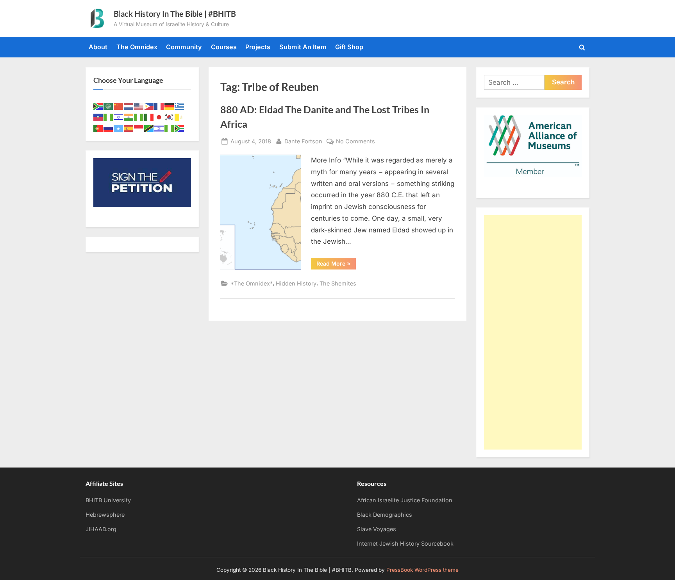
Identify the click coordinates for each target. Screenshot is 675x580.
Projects (257, 47)
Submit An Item (303, 47)
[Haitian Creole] (98, 117)
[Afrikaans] (98, 105)
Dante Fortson (303, 141)
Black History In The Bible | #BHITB (175, 13)
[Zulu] (180, 128)
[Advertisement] (533, 332)
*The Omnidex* (251, 283)
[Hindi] (129, 117)
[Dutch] (129, 105)
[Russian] (109, 128)
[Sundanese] (139, 128)
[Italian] (149, 117)
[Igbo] (139, 117)
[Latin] (180, 117)
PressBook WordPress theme (422, 570)
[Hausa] (109, 117)
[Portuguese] (98, 128)
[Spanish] (129, 128)
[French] (159, 105)
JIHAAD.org (101, 529)
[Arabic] (109, 105)
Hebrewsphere (105, 514)
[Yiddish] (159, 128)
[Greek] (180, 105)
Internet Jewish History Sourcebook (405, 543)
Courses (224, 47)
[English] (139, 105)
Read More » (336, 265)
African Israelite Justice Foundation (404, 500)
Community (184, 47)
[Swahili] (149, 128)
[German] (169, 105)
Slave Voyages (376, 529)
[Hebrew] (119, 117)
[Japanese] (159, 117)
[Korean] (169, 117)
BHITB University (108, 500)
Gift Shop (349, 47)
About (98, 47)
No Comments (355, 141)
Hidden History (296, 283)
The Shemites (338, 283)
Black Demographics (384, 514)
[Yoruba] (169, 128)
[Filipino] (149, 105)
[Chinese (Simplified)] (119, 105)
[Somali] (119, 128)
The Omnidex (136, 47)
